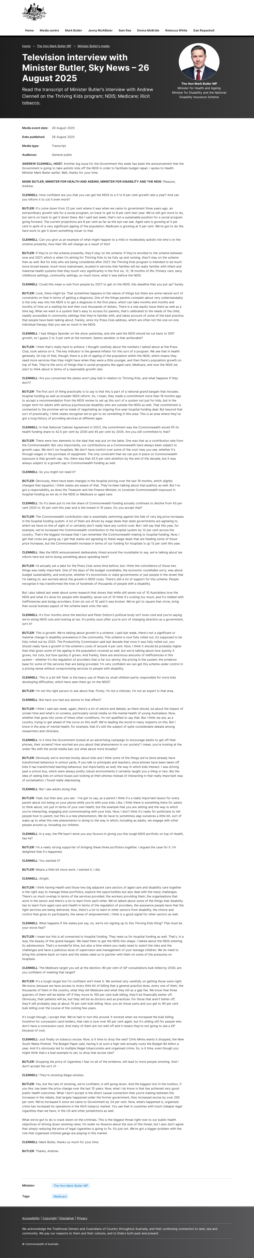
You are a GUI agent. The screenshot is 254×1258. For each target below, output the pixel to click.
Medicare (60, 1196)
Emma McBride (148, 30)
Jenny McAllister (100, 30)
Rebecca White (176, 30)
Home (29, 30)
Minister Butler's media (94, 46)
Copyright (50, 1218)
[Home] (34, 12)
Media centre (49, 30)
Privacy (82, 1218)
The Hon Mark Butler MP (54, 46)
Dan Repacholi (203, 30)
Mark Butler (73, 30)
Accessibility (31, 1218)
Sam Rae (125, 30)
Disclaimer (67, 1218)
